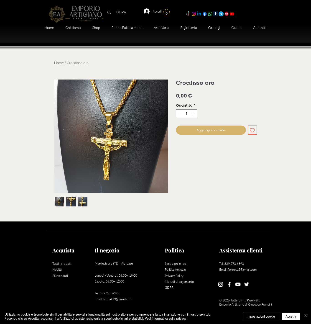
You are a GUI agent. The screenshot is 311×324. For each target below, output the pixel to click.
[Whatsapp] (210, 13)
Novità (57, 269)
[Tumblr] (215, 13)
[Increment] (193, 114)
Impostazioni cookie (261, 316)
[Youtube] (232, 13)
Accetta (291, 316)
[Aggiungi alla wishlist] (252, 130)
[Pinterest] (226, 13)
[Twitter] (246, 284)
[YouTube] (238, 284)
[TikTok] (188, 13)
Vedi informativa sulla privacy (165, 318)
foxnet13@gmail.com (117, 299)
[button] (166, 12)
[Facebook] (204, 13)
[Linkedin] (199, 13)
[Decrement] (180, 114)
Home (59, 63)
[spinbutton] (186, 114)
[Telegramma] (221, 13)
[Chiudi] (305, 316)
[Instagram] (193, 13)
